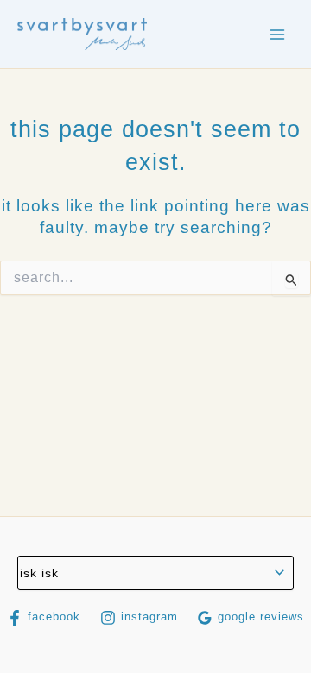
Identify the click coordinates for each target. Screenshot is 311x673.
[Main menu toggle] (277, 34)
